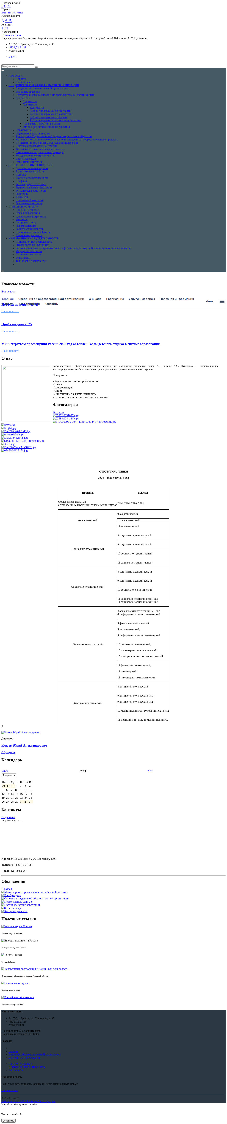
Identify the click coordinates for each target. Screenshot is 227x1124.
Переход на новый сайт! (19, 304)
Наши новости (10, 311)
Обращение (8, 752)
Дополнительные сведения (25, 1057)
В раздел (6, 888)
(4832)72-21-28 (17, 47)
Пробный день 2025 (16, 324)
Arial (3, 13)
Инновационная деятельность (27, 1066)
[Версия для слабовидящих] (4, 62)
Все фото (58, 412)
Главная (13, 1051)
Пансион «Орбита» (20, 1063)
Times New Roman (14, 13)
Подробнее (8, 817)
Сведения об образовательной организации (35, 1054)
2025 (150, 771)
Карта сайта (16, 1069)
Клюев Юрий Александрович (24, 745)
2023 (5, 771)
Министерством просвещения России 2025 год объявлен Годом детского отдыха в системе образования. (80, 344)
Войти (12, 56)
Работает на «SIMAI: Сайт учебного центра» (28, 1101)
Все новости (8, 291)
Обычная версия (11, 35)
